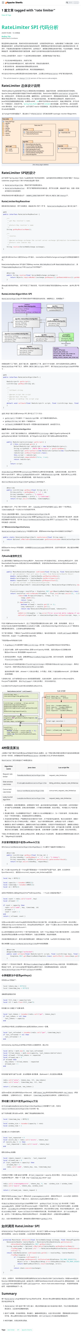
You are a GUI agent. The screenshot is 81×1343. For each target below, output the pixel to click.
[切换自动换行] (73, 212)
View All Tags (6, 15)
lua (38, 101)
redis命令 (47, 104)
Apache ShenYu (27, 1330)
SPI (18, 1330)
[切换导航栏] (3, 2)
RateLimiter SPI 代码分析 (30, 27)
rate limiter (11, 1330)
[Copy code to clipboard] (77, 212)
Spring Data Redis (30, 104)
